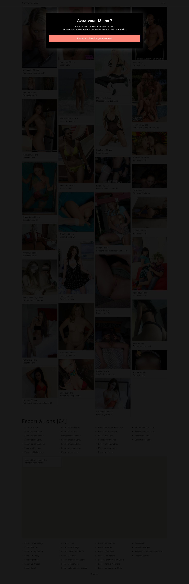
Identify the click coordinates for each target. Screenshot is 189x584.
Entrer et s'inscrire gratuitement (94, 38)
